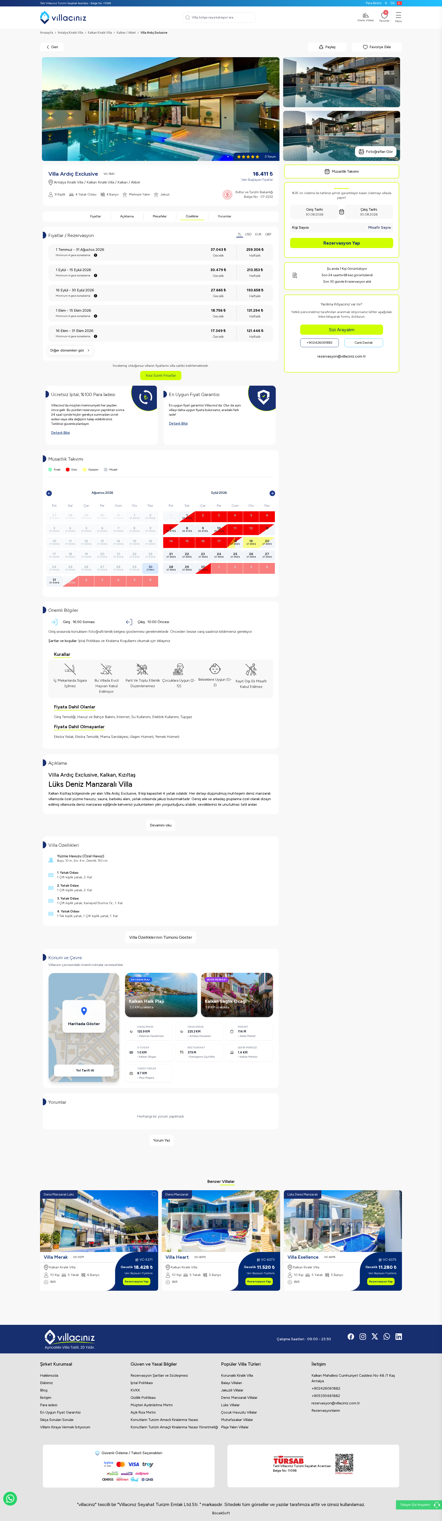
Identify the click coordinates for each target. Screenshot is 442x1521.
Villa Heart (177, 1257)
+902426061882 (319, 343)
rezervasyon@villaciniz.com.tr (341, 356)
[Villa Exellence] (343, 1221)
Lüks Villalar (230, 1405)
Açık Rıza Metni (143, 1412)
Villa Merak (56, 1257)
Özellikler (192, 216)
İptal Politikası (142, 1383)
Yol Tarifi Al (85, 1070)
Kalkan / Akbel (126, 32)
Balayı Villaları (231, 1383)
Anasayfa (46, 32)
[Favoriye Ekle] (154, 1194)
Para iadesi (48, 1405)
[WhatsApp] (10, 1499)
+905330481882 (325, 1396)
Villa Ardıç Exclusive (153, 32)
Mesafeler (160, 216)
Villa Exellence (303, 1257)
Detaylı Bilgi (60, 432)
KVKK (135, 1390)
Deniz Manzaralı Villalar (239, 1397)
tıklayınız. (164, 641)
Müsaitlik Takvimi (345, 171)
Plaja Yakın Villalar (235, 1427)
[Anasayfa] (63, 17)
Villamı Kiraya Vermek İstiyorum (65, 1427)
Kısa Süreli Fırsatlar (161, 375)
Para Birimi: (376, 3)
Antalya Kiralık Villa (70, 32)
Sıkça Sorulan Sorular (57, 1419)
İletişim (45, 1397)
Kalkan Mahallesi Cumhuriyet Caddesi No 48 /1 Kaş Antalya (353, 1378)
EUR (258, 234)
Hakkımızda (49, 1375)
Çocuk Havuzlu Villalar (239, 1412)
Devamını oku (161, 825)
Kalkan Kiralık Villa (100, 32)
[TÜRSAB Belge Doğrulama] (302, 1460)
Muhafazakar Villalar (237, 1419)
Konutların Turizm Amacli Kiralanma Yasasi (164, 1419)
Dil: (393, 3)
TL (239, 234)
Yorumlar (224, 216)
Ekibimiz (46, 1383)
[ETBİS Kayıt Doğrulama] (344, 1464)
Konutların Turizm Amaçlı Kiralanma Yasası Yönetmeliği (174, 1427)
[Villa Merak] (99, 1221)
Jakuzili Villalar (232, 1390)
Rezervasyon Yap (341, 243)
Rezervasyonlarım (325, 1410)
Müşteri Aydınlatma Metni (152, 1405)
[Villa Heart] (221, 1221)
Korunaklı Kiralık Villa (237, 1375)
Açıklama (127, 216)
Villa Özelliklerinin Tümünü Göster (160, 937)
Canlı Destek (364, 343)
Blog (43, 1390)
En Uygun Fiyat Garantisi (60, 1412)
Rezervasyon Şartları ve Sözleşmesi (159, 1375)
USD (248, 234)
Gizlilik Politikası (143, 1397)
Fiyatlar (95, 216)
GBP (268, 234)
